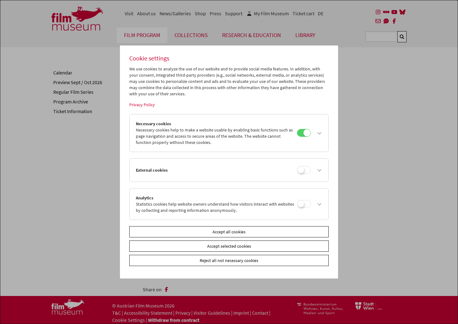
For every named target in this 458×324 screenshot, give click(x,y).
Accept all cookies (229, 232)
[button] (318, 133)
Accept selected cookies (229, 246)
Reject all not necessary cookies (229, 260)
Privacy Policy (142, 104)
